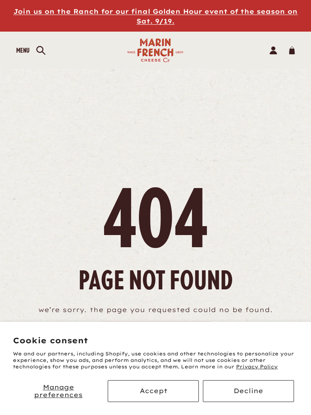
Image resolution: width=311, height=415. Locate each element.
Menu (23, 50)
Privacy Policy (257, 367)
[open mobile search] (41, 50)
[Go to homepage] (155, 50)
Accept (153, 391)
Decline (248, 391)
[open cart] (292, 50)
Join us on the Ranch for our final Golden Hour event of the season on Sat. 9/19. (155, 16)
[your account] (273, 50)
